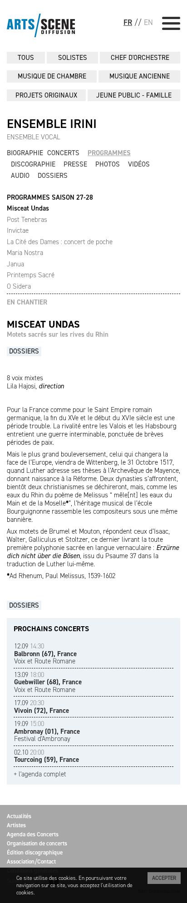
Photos (107, 164)
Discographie (33, 164)
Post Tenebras (27, 219)
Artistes (16, 825)
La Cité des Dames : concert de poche (60, 241)
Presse (75, 164)
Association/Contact (31, 861)
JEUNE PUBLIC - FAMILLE (134, 95)
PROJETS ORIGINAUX (46, 95)
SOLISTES (72, 57)
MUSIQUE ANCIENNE (139, 76)
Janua (15, 264)
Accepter (164, 878)
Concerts (63, 152)
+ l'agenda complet (40, 774)
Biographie (25, 152)
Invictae (18, 230)
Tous (26, 57)
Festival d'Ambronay (47, 731)
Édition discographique (35, 852)
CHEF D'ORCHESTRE (140, 57)
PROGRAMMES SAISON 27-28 (50, 197)
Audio (20, 175)
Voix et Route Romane (45, 654)
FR (127, 22)
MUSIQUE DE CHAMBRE (52, 76)
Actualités (19, 816)
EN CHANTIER (27, 302)
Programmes (109, 152)
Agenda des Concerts (33, 834)
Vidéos (139, 164)
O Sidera (19, 286)
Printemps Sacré (30, 275)
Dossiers (53, 175)
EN (148, 22)
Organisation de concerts (37, 843)
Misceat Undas (28, 208)
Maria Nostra (25, 252)
